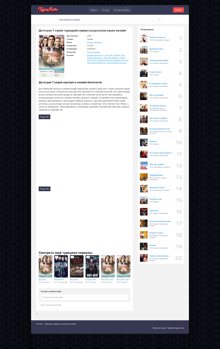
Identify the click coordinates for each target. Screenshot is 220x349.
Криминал (98, 42)
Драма (90, 42)
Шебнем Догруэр (121, 60)
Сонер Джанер (93, 52)
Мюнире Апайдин (111, 58)
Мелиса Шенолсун (95, 58)
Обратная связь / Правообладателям (168, 328)
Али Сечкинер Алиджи (103, 60)
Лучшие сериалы (121, 10)
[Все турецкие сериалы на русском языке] (47, 10)
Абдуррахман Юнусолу (117, 63)
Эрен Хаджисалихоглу (96, 63)
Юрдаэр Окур (119, 55)
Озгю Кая (108, 55)
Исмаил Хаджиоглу (95, 55)
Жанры (94, 10)
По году (105, 10)
